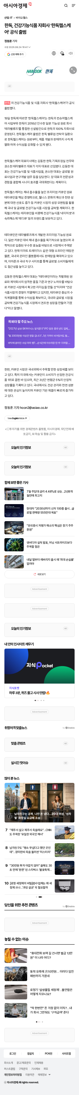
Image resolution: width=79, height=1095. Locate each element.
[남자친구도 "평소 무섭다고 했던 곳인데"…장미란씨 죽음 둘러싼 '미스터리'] (64, 856)
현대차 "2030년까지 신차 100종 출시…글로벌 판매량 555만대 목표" (50, 510)
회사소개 (8, 1062)
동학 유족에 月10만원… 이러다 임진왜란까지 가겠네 (52, 974)
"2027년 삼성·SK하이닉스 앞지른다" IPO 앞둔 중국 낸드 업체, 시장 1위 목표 (39, 328)
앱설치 (30, 1053)
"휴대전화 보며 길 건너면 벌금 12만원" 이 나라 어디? (51, 955)
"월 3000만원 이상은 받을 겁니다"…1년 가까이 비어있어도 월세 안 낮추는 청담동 (39, 335)
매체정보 (42, 1074)
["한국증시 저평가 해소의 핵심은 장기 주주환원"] (14, 533)
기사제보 (35, 1068)
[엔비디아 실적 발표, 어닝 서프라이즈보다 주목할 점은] (14, 550)
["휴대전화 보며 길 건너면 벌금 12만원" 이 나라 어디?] (16, 962)
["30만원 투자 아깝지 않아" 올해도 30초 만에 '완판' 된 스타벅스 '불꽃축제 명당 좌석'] (64, 874)
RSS (46, 1068)
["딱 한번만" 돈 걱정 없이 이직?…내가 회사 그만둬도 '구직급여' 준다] (16, 1017)
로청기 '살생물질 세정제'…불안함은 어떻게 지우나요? (51, 992)
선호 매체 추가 (17, 54)
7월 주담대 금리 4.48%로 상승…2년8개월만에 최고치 (50, 493)
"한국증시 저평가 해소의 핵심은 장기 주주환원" (50, 527)
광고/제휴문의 (24, 1062)
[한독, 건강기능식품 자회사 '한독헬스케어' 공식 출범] (39, 71)
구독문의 (23, 1068)
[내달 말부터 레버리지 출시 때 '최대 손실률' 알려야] (14, 567)
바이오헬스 (22, 17)
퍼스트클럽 (9, 1068)
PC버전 (48, 1053)
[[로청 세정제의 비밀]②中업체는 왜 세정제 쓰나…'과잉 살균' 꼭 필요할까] (64, 891)
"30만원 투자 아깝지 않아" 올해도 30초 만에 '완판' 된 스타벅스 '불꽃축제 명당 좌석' (31, 870)
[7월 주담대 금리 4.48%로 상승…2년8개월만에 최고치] (14, 499)
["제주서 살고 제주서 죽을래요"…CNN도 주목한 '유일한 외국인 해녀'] (64, 838)
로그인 (12, 1053)
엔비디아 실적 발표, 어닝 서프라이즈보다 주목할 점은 (49, 544)
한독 (7, 103)
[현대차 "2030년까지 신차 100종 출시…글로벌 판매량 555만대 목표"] (14, 516)
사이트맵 (66, 1053)
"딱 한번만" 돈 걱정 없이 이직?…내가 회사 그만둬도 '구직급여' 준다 (51, 1010)
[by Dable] (69, 906)
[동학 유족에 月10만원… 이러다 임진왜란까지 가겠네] (16, 980)
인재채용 (38, 1062)
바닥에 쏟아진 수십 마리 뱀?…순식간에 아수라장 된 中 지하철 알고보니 (39, 342)
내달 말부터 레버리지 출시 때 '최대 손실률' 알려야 (50, 561)
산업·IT (8, 17)
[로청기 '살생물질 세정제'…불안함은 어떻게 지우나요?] (16, 998)
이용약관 (29, 1074)
